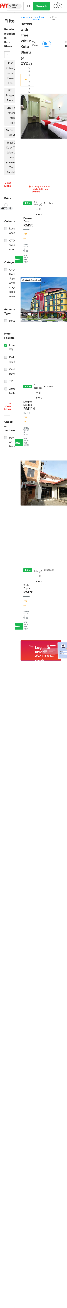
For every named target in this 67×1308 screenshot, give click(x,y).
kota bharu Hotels (38, 18)
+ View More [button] (7, 182)
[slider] (6, 204)
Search (41, 6)
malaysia (25, 17)
